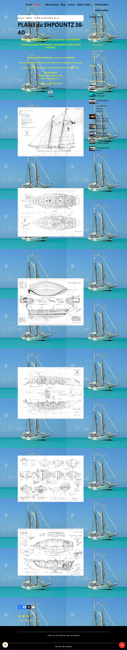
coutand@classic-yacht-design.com (51, 88)
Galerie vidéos (101, 4)
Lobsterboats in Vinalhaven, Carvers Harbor (102, 105)
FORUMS (95, 39)
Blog (63, 4)
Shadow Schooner (100, 94)
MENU (37, 4)
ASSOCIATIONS (98, 33)
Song (98, 86)
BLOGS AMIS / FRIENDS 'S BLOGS (98, 54)
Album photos (52, 4)
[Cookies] (5, 645)
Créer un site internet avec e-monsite (63, 635)
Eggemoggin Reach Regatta (102, 134)
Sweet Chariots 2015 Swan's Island (102, 118)
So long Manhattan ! (102, 127)
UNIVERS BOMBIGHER (97, 25)
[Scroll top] (122, 645)
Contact (71, 4)
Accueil (29, 4)
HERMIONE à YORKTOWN (102, 141)
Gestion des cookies (63, 646)
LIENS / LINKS (84, 4)
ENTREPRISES (98, 45)
